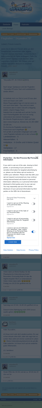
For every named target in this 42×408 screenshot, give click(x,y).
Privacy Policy (34, 250)
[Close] (38, 158)
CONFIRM (13, 242)
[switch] (33, 204)
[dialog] (21, 204)
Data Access (21, 250)
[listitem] (21, 198)
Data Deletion (8, 250)
